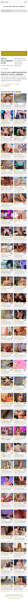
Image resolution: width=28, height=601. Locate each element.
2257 (18, 598)
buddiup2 (4, 320)
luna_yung (17, 470)
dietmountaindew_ (18, 287)
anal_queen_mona (5, 237)
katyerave (17, 253)
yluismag (4, 370)
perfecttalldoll (5, 503)
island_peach (18, 154)
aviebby (16, 420)
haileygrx (17, 137)
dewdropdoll (18, 553)
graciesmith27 (5, 470)
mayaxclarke (5, 536)
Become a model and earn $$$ (13, 597)
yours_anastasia (18, 303)
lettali (3, 137)
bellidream (17, 387)
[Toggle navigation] (25, 2)
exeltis (16, 353)
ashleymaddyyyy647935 (5, 553)
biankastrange (5, 387)
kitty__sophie (18, 187)
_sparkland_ (4, 120)
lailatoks (3, 104)
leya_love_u (4, 570)
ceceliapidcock (18, 403)
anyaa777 (4, 453)
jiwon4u (16, 170)
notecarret (4, 420)
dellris (16, 536)
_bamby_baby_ (5, 353)
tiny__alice (17, 320)
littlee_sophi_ (5, 486)
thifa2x (16, 453)
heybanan (17, 220)
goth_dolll (4, 270)
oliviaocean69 (18, 437)
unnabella (4, 303)
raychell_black (5, 154)
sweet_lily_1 (17, 570)
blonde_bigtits (18, 237)
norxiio (3, 520)
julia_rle (3, 287)
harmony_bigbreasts (18, 270)
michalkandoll (5, 437)
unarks (3, 253)
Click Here (4, 84)
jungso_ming (18, 120)
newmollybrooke (5, 204)
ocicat (16, 204)
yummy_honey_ (18, 520)
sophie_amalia (18, 337)
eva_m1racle (18, 503)
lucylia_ (3, 170)
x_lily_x (16, 104)
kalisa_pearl (4, 187)
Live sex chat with (14, 53)
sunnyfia (3, 220)
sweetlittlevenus (5, 403)
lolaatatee (17, 586)
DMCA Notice (12, 598)
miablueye (17, 370)
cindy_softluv (5, 586)
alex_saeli (4, 337)
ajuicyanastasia (18, 486)
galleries (13, 84)
